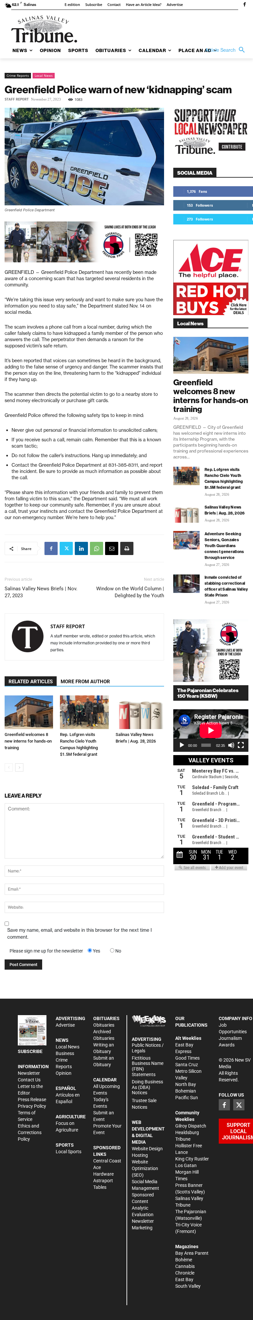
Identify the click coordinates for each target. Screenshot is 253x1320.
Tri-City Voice (188, 1224)
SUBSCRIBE (30, 1051)
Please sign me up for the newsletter (46, 950)
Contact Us (29, 1079)
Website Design (147, 1148)
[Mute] (231, 745)
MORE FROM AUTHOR (85, 682)
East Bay (184, 1279)
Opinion (63, 1073)
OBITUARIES (106, 1018)
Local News (44, 75)
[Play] (182, 745)
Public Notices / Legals (148, 1047)
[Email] (111, 548)
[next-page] (19, 767)
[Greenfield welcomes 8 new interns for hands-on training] (29, 712)
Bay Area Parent (192, 1253)
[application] (210, 730)
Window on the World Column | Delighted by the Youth (130, 592)
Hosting (140, 1155)
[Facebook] (244, 5)
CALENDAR (105, 1079)
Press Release (32, 1099)
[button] (226, 50)
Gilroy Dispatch (190, 1126)
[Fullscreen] (241, 745)
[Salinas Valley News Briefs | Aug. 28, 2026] (140, 712)
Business (65, 1053)
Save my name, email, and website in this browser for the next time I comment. (79, 933)
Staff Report (17, 99)
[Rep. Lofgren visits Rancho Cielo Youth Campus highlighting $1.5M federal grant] (84, 712)
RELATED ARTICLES (31, 682)
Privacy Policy (32, 1106)
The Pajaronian (190, 1211)
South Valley (188, 1286)
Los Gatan (186, 1165)
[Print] (126, 548)
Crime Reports (18, 75)
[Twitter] (66, 548)
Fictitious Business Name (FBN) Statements (147, 1066)
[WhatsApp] (96, 548)
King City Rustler (192, 1158)
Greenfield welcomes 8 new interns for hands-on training (28, 741)
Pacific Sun (186, 1097)
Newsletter (29, 1073)
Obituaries (103, 1025)
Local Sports (68, 1151)
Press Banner (189, 1185)
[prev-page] (9, 767)
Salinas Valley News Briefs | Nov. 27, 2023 (41, 592)
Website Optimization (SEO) (145, 1168)
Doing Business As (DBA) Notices (147, 1087)
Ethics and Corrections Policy (30, 1132)
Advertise (65, 1025)
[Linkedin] (81, 548)
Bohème (183, 1259)
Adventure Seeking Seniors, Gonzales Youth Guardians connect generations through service (224, 545)
